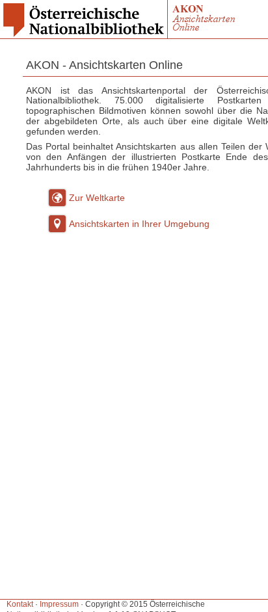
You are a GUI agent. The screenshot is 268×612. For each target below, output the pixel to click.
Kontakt (20, 604)
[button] (57, 197)
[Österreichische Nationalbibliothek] (83, 34)
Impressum (59, 604)
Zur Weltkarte (97, 198)
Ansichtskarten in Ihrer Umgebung (139, 224)
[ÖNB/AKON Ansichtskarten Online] (206, 34)
